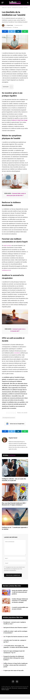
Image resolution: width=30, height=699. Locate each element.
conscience (17, 353)
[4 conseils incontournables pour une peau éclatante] (6, 609)
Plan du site (14, 688)
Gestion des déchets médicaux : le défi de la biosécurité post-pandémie (20, 592)
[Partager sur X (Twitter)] (12, 31)
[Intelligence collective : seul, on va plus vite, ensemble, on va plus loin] (15, 468)
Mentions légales (5, 689)
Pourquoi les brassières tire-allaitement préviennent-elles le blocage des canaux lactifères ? (13, 658)
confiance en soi (6, 270)
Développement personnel (17, 7)
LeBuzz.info (4, 7)
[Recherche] (27, 2)
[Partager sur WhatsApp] (25, 31)
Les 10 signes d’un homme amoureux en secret (15, 636)
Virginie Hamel (10, 25)
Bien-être (9, 7)
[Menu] (3, 2)
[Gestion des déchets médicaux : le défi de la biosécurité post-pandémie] (6, 593)
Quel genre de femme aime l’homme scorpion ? (15, 627)
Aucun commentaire (7, 27)
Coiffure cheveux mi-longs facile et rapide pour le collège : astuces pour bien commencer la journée (15, 665)
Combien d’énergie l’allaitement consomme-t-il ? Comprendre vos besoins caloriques (20, 600)
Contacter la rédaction (22, 688)
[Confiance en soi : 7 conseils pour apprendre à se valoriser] (15, 516)
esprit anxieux (8, 245)
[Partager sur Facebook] (5, 31)
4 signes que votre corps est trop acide (13, 670)
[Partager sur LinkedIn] (18, 31)
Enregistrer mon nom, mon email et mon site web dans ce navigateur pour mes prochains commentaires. (14, 569)
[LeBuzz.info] (15, 2)
